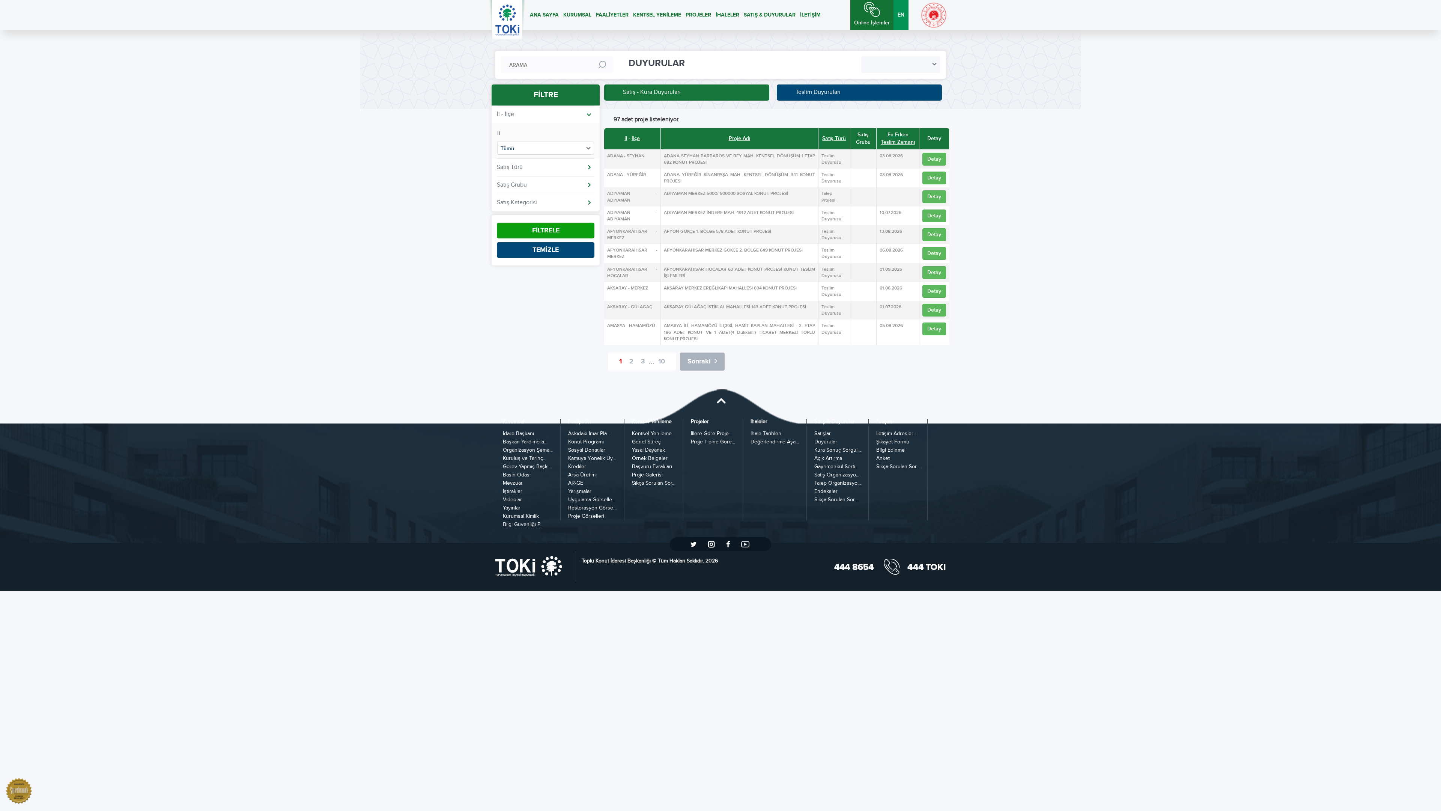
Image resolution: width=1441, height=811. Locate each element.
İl (498, 133)
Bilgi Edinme (890, 450)
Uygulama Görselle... (591, 500)
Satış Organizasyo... (836, 475)
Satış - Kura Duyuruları (652, 92)
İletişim (884, 422)
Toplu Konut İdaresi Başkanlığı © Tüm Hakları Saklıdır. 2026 (650, 561)
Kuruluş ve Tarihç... (524, 458)
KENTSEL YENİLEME (657, 15)
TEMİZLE (545, 250)
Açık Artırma (828, 458)
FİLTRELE (546, 230)
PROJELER (698, 15)
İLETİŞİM (810, 15)
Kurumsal (513, 422)
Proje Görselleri (586, 516)
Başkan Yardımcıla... (525, 442)
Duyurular (825, 442)
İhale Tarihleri (766, 434)
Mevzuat (512, 483)
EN (901, 15)
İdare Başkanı (518, 434)
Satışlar (822, 434)
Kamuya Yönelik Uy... (592, 458)
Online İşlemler (872, 23)
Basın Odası (517, 475)
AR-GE (575, 483)
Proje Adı (739, 138)
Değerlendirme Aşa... (775, 442)
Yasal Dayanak (648, 450)
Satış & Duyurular (834, 422)
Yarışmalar (579, 491)
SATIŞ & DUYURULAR (770, 15)
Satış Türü (834, 138)
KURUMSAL (577, 15)
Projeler (700, 422)
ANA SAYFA (544, 15)
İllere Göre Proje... (711, 434)
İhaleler (759, 422)
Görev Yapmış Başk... (527, 467)
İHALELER (727, 15)
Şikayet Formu (892, 442)
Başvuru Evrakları (652, 467)
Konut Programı (586, 442)
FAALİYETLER (612, 15)
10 (661, 361)
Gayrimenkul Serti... (836, 467)
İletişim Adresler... (896, 434)
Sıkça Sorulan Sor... (653, 483)
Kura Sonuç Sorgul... (837, 450)
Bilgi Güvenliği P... (523, 525)
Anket (883, 458)
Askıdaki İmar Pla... (589, 434)
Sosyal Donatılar (586, 450)
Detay (934, 159)
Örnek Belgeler (650, 458)
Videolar (512, 500)
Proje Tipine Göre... (713, 442)
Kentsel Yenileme (652, 422)
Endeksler (826, 491)
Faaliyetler (580, 422)
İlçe (636, 138)
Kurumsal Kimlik (521, 516)
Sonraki (699, 361)
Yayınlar (511, 508)
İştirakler (512, 491)
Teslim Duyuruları (818, 92)
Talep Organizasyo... (837, 483)
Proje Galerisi (647, 475)
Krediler (577, 467)
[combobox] (900, 64)
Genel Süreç (646, 442)
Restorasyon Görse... (592, 508)
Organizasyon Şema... (528, 450)
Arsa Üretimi (582, 475)
